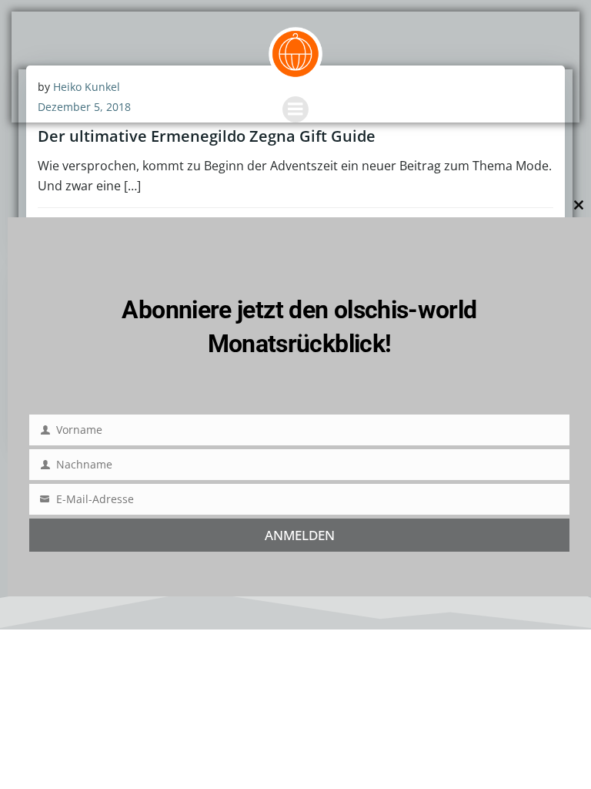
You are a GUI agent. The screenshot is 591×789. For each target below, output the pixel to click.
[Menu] (295, 109)
